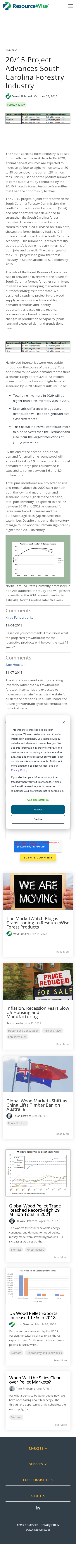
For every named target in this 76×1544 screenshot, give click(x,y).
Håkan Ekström (22, 1116)
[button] (70, 6)
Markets (36, 1448)
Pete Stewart (24, 1389)
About (36, 1496)
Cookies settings (38, 799)
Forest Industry (16, 104)
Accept (38, 809)
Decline (38, 819)
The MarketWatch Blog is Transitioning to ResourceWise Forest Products (37, 922)
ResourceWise (14, 1023)
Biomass (16, 1249)
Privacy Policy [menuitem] (50, 1525)
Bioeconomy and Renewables (44, 1353)
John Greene (24, 1324)
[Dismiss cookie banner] (63, 722)
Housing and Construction (23, 1030)
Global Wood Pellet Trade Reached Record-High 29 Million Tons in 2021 (35, 1210)
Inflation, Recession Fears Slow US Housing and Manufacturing (37, 1012)
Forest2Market (22, 96)
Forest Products (17, 1037)
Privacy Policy (19, 770)
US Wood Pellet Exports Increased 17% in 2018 (33, 1315)
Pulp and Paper (53, 1030)
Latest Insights (36, 1480)
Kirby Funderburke (19, 617)
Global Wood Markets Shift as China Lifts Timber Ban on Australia (36, 1105)
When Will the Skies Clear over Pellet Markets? (35, 1380)
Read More (63, 951)
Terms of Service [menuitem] (26, 1525)
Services (36, 1464)
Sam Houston (15, 664)
